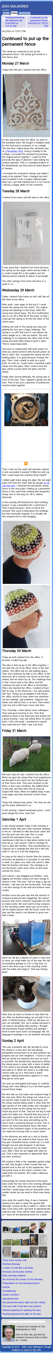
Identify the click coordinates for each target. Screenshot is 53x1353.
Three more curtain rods (14, 1260)
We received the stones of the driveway (22, 1279)
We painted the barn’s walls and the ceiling (23, 1302)
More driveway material (13, 1275)
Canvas (6, 1287)
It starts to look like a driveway (17, 1268)
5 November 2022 (14, 151)
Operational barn (10, 1298)
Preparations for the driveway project (20, 1283)
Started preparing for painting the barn (21, 1310)
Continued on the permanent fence (38, 21)
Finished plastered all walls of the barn (21, 1314)
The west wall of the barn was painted (21, 1306)
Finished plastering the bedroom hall (14, 21)
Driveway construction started (17, 1271)
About (6, 14)
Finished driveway (11, 1264)
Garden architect (10, 1294)
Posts (14, 13)
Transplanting (9, 1291)
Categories (24, 14)
